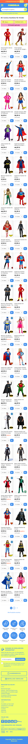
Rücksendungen (5, 688)
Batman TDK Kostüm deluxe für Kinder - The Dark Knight (7, 304)
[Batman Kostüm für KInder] (7, 165)
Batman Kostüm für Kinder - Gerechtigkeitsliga (19, 528)
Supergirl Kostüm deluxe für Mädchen (6, 528)
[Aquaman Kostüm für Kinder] (7, 197)
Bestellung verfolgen (15, 679)
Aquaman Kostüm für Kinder (7, 208)
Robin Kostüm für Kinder (19, 400)
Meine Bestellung (6, 697)
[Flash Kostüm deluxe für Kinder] (7, 37)
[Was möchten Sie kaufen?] (2, 5)
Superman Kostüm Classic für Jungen (19, 272)
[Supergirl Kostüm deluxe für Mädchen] (7, 516)
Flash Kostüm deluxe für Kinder (6, 48)
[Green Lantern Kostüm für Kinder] (20, 484)
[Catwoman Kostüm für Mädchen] (20, 228)
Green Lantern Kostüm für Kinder (20, 496)
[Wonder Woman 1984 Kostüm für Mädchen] (20, 101)
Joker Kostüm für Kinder (5, 144)
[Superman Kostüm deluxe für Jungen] (7, 69)
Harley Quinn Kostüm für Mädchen (7, 272)
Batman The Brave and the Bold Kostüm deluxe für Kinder (6, 592)
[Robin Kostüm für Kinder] (20, 388)
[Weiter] (17, 608)
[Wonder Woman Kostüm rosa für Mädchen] (20, 580)
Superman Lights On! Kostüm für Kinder (6, 368)
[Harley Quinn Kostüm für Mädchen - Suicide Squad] (20, 356)
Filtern (6, 22)
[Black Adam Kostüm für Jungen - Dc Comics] (20, 452)
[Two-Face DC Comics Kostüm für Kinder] (7, 420)
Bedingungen (7, 664)
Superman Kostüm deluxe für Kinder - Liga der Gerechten (19, 144)
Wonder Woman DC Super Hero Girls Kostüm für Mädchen (6, 560)
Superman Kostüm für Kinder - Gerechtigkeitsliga (20, 176)
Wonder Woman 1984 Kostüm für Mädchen (20, 112)
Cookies (3, 709)
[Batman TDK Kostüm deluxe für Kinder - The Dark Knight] (7, 292)
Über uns (3, 712)
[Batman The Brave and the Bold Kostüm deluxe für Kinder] (7, 580)
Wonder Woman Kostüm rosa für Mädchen (18, 592)
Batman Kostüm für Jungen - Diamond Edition (6, 400)
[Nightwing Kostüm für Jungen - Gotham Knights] (7, 452)
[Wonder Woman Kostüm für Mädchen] (20, 69)
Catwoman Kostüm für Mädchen (20, 240)
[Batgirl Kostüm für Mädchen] (20, 324)
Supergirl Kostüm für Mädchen (20, 208)
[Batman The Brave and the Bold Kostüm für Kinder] (7, 324)
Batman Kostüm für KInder (6, 176)
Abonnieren (20, 659)
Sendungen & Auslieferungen (9, 692)
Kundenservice (15, 673)
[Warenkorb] (25, 5)
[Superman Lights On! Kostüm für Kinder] (7, 356)
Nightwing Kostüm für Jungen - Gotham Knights (7, 464)
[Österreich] (2, 721)
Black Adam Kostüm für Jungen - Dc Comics (20, 464)
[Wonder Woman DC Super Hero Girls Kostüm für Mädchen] (7, 548)
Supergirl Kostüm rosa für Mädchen (7, 112)
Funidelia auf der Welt (7, 704)
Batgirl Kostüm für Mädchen (19, 336)
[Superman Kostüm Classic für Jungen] (20, 260)
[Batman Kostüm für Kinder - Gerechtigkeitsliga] (20, 516)
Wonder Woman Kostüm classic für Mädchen (6, 240)
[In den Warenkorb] (12, 56)
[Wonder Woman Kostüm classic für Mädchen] (7, 228)
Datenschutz (4, 707)
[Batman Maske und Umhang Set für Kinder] (20, 420)
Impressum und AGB (7, 705)
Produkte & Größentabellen (9, 695)
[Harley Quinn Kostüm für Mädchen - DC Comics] (7, 484)
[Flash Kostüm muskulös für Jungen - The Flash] (20, 37)
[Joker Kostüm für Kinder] (7, 133)
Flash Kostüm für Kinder (19, 304)
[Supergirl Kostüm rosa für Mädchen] (7, 101)
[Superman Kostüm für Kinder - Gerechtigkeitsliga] (20, 165)
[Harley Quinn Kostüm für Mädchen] (7, 260)
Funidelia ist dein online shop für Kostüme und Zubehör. (13, 5)
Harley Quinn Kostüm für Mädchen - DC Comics (7, 496)
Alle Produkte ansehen (14, 612)
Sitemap (3, 710)
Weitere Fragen (5, 693)
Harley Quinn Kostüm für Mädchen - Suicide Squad (20, 368)
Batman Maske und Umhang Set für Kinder (20, 432)
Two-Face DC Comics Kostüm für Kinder (6, 432)
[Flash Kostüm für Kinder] (20, 292)
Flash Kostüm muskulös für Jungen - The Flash (20, 48)
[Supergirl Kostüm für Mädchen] (20, 197)
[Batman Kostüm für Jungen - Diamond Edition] (7, 388)
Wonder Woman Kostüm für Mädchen (20, 80)
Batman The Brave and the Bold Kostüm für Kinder (6, 336)
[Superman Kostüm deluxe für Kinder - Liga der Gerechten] (20, 133)
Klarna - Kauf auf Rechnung (9, 690)
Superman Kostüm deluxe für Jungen (6, 80)
